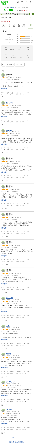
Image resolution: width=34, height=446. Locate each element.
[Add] (30, 18)
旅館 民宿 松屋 (6, 17)
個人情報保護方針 (20, 442)
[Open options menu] (32, 74)
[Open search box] (3, 64)
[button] (7, 75)
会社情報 (11, 442)
